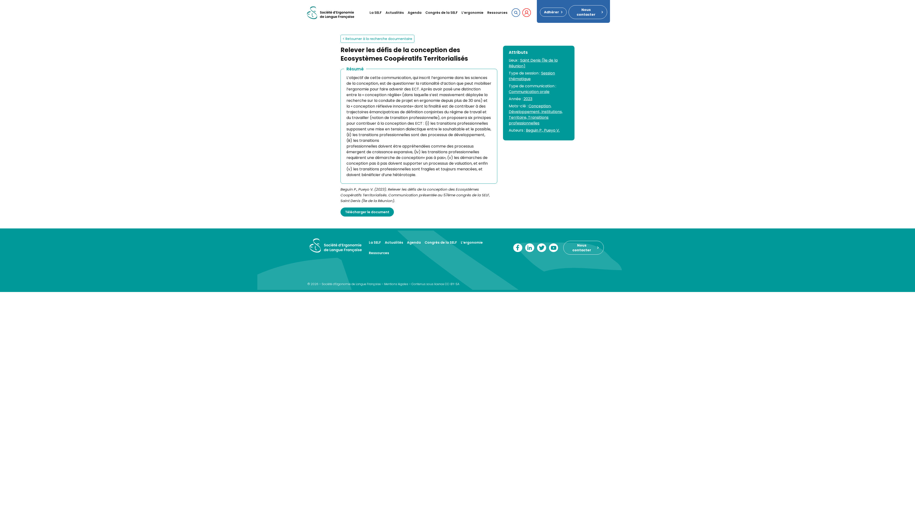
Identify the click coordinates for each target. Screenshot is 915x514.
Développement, (525, 111)
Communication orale (529, 91)
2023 (528, 99)
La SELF (376, 12)
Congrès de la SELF (441, 12)
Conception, (540, 106)
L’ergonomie (472, 12)
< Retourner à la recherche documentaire (377, 38)
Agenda (415, 12)
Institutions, (552, 111)
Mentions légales (396, 284)
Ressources (497, 12)
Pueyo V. (552, 130)
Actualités (395, 12)
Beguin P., (535, 130)
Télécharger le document (367, 212)
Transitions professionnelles (529, 120)
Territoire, (518, 117)
